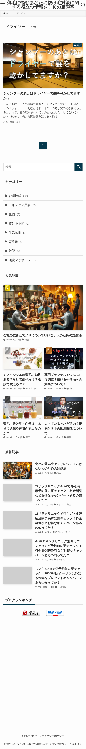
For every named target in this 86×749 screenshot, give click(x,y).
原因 (14, 214)
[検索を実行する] (78, 167)
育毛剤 (16, 242)
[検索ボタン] (83, 5)
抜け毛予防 (19, 223)
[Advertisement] (43, 667)
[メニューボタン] (2, 5)
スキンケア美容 (22, 205)
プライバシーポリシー (51, 735)
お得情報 (18, 196)
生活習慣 (17, 232)
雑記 (14, 251)
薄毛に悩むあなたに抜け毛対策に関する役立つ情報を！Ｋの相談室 (43, 5)
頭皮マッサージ (22, 260)
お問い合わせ (29, 735)
